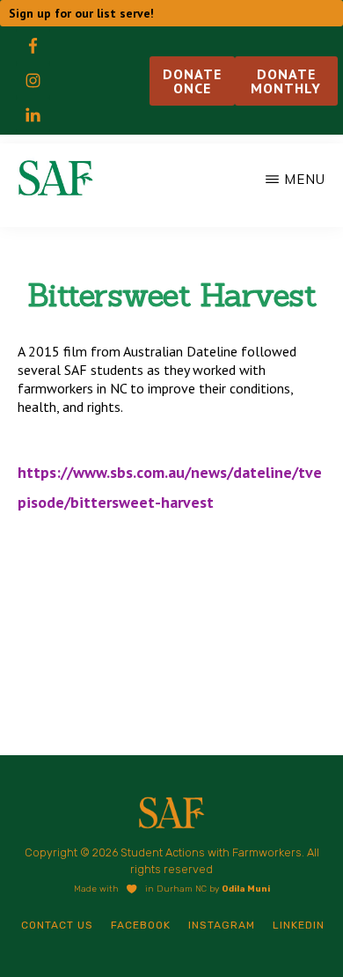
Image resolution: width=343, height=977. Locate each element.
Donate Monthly (286, 81)
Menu (304, 179)
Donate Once (192, 81)
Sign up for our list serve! (81, 13)
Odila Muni (246, 889)
